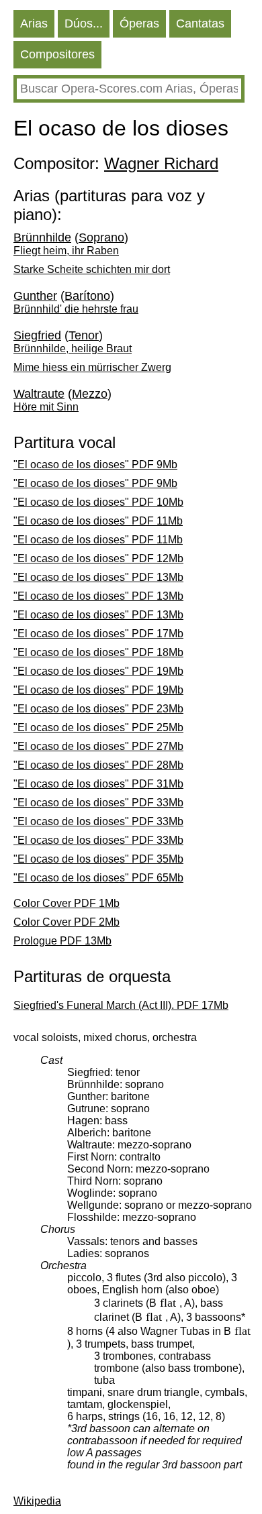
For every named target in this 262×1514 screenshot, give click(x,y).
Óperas (139, 23)
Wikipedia (37, 1501)
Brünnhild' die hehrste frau (75, 309)
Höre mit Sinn (46, 407)
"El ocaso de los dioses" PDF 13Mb (98, 577)
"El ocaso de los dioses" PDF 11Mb (98, 521)
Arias (34, 23)
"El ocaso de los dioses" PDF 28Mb (98, 765)
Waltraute (38, 393)
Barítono (87, 296)
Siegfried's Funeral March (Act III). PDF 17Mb (120, 1005)
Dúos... (83, 23)
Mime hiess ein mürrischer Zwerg (92, 367)
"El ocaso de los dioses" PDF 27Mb (98, 746)
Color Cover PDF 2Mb (66, 922)
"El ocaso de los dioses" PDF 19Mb (98, 671)
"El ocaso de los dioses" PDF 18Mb (98, 652)
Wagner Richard (161, 163)
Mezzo (89, 393)
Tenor (84, 335)
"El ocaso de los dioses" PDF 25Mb (98, 727)
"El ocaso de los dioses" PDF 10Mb (98, 502)
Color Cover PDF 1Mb (66, 903)
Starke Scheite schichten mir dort (91, 269)
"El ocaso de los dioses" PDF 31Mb (98, 784)
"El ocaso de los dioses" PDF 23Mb (98, 708)
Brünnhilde (42, 237)
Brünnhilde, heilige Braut (72, 348)
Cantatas (200, 23)
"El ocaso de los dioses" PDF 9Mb (95, 464)
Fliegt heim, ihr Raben (66, 250)
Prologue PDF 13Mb (62, 941)
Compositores (57, 54)
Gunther (35, 296)
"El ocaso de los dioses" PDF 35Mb (98, 859)
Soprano (101, 237)
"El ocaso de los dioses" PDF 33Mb (98, 802)
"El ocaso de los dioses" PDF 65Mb (98, 877)
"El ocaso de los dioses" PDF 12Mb (98, 558)
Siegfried (37, 335)
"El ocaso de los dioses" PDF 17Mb (98, 633)
